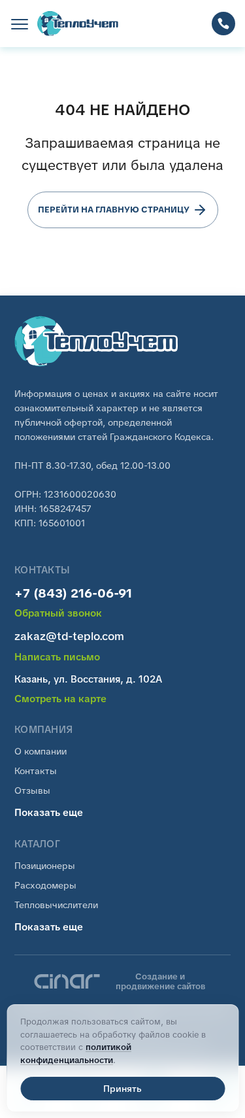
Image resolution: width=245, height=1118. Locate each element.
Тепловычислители (56, 905)
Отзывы (32, 790)
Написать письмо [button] (57, 657)
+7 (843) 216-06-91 (73, 593)
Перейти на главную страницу (113, 209)
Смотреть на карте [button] (60, 699)
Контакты (35, 771)
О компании (40, 751)
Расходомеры (45, 885)
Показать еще (48, 812)
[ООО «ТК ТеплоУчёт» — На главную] (81, 23)
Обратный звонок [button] (58, 613)
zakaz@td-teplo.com (69, 636)
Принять (122, 1088)
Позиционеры (44, 866)
